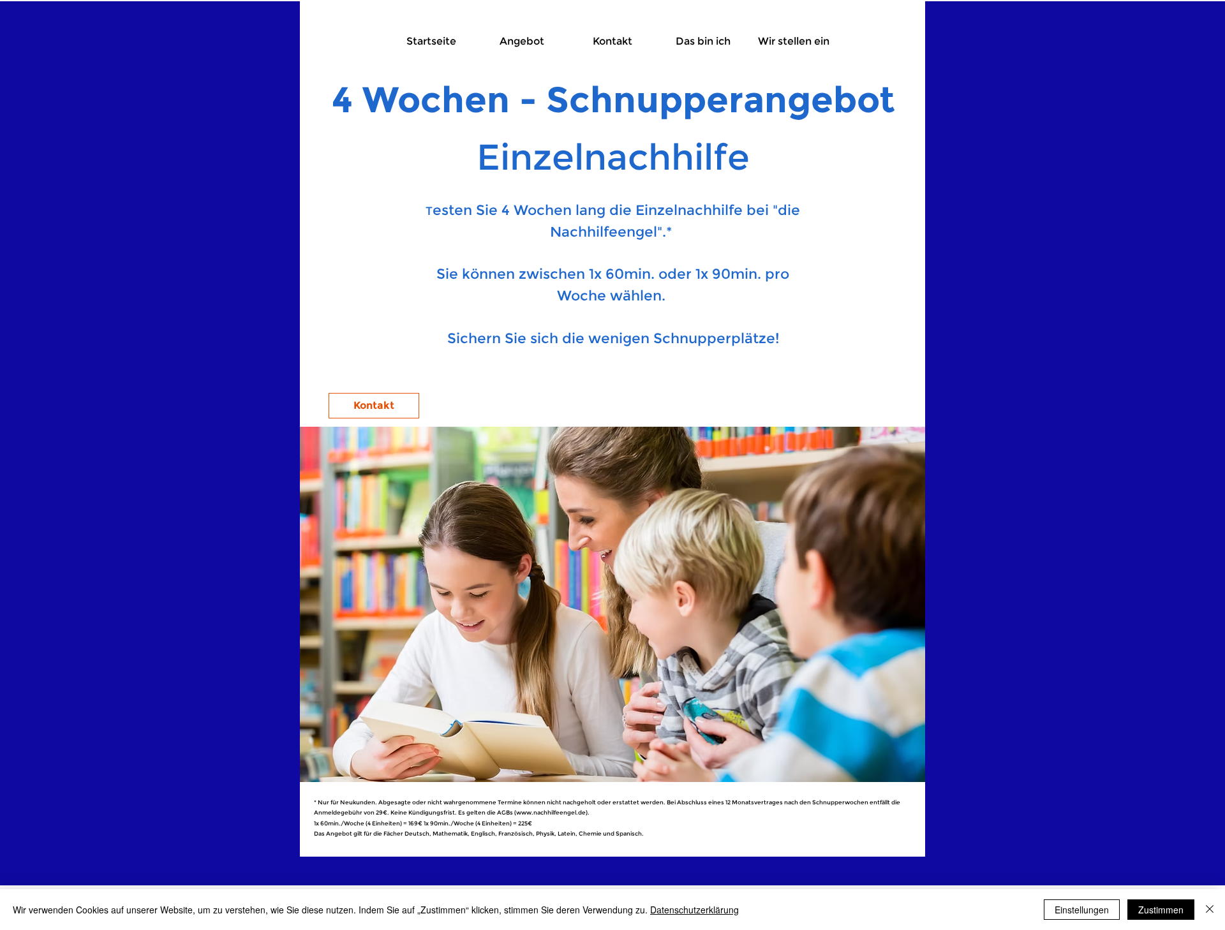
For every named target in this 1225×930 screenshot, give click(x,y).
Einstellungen (1082, 909)
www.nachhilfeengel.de (551, 812)
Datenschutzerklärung (694, 909)
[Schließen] (1209, 909)
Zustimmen (1161, 909)
